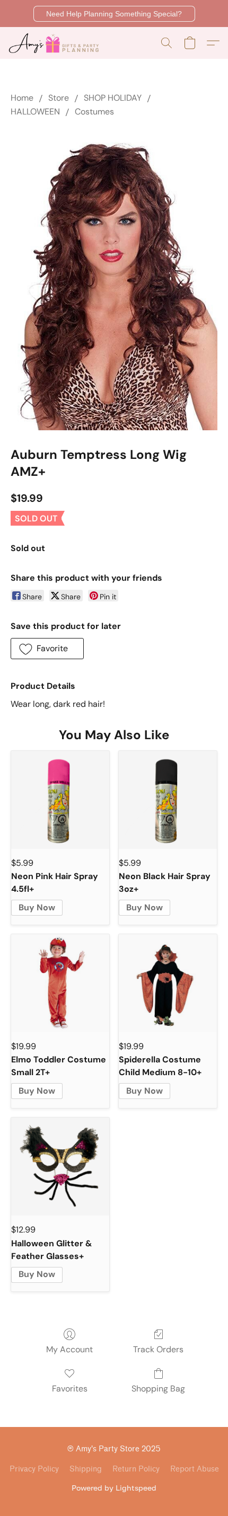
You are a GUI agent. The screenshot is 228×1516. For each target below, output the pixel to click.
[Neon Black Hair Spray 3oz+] (168, 800)
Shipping (85, 1469)
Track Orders (158, 1349)
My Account (69, 1349)
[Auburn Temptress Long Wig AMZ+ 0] (114, 280)
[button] (114, 14)
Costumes (94, 111)
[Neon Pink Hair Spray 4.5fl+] (60, 800)
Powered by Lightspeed (114, 1487)
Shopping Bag (158, 1388)
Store (58, 97)
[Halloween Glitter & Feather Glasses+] (60, 1167)
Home (22, 97)
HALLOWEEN (35, 111)
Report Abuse (194, 1469)
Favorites (69, 1388)
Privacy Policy (34, 1469)
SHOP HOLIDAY (113, 97)
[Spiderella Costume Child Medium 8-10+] (168, 983)
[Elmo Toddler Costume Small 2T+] (60, 983)
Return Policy (136, 1469)
